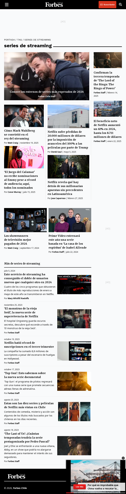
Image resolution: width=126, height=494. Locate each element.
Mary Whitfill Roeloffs (18, 298)
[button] (123, 458)
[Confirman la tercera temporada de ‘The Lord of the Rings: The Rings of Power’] (108, 60)
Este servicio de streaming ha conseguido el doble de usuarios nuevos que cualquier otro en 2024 (28, 278)
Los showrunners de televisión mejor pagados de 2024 (17, 239)
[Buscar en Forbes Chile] (120, 4)
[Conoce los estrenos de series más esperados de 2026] (46, 76)
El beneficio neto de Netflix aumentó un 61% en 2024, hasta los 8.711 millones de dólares (108, 128)
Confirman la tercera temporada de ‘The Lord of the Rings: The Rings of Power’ (106, 80)
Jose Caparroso (58, 198)
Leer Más (79, 487)
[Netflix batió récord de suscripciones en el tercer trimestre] (74, 351)
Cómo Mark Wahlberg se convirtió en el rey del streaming (19, 134)
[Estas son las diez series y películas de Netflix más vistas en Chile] (74, 411)
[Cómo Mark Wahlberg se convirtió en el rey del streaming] (24, 116)
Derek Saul (56, 151)
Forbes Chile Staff (46, 96)
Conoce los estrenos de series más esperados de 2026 (47, 91)
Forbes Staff (99, 92)
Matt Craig (13, 142)
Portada (9, 39)
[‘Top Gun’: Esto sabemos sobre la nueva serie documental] (74, 381)
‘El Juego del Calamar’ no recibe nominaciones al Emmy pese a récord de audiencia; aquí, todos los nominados (21, 179)
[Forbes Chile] (54, 4)
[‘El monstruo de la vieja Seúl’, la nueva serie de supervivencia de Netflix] (74, 318)
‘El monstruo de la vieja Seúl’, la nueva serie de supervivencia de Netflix (21, 312)
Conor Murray (14, 192)
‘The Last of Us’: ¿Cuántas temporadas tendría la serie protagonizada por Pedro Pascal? (26, 437)
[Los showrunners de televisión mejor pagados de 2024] (25, 220)
